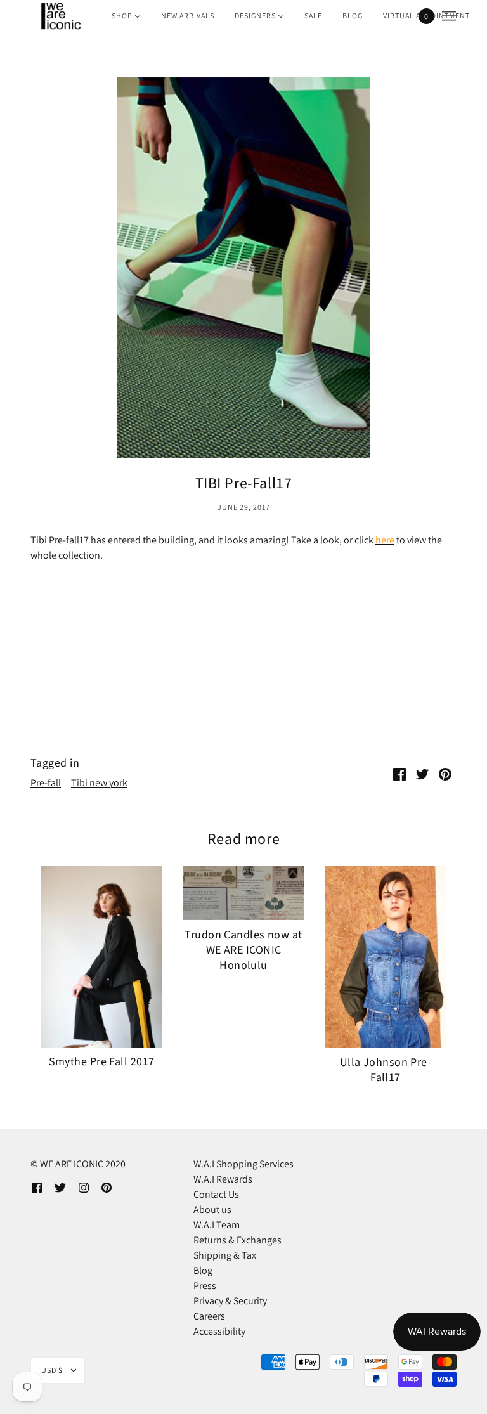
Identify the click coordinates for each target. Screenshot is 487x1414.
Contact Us (216, 1194)
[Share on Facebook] (399, 773)
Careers (209, 1316)
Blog (202, 1270)
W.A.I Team (216, 1224)
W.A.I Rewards (222, 1179)
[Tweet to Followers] (422, 773)
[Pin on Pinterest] (445, 773)
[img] (36, 1187)
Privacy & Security (230, 1300)
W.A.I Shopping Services (243, 1164)
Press (204, 1285)
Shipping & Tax (224, 1255)
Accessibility (219, 1331)
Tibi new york (99, 782)
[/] (60, 16)
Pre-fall (45, 782)
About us (212, 1209)
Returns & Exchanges (237, 1240)
